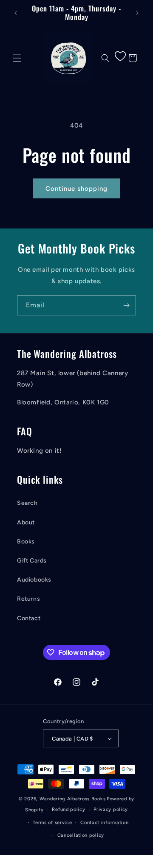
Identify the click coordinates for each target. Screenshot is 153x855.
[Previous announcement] (15, 12)
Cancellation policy (80, 835)
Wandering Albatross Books (73, 799)
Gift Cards (32, 560)
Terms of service (52, 822)
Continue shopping (76, 188)
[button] (17, 58)
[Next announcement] (137, 12)
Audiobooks (34, 579)
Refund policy (68, 809)
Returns (28, 598)
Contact (28, 618)
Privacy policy (111, 809)
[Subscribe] (126, 305)
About (26, 522)
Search (27, 503)
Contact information (104, 822)
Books (26, 541)
